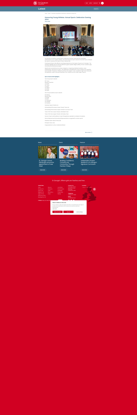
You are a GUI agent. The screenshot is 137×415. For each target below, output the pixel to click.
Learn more (54, 208)
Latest (49, 13)
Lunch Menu (60, 187)
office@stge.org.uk (72, 197)
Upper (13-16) (41, 193)
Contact (95, 3)
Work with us (50, 192)
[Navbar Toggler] (102, 3)
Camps (49, 193)
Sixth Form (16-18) (41, 195)
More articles (88, 132)
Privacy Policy (60, 192)
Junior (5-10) (40, 190)
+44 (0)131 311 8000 (72, 194)
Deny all (68, 211)
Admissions (50, 189)
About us (49, 187)
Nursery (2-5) (40, 189)
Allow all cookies (57, 211)
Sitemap (59, 193)
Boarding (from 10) (42, 197)
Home (46, 13)
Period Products (61, 189)
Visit (87, 3)
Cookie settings (79, 211)
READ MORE (42, 170)
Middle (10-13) (41, 192)
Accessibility (60, 190)
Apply (90, 3)
